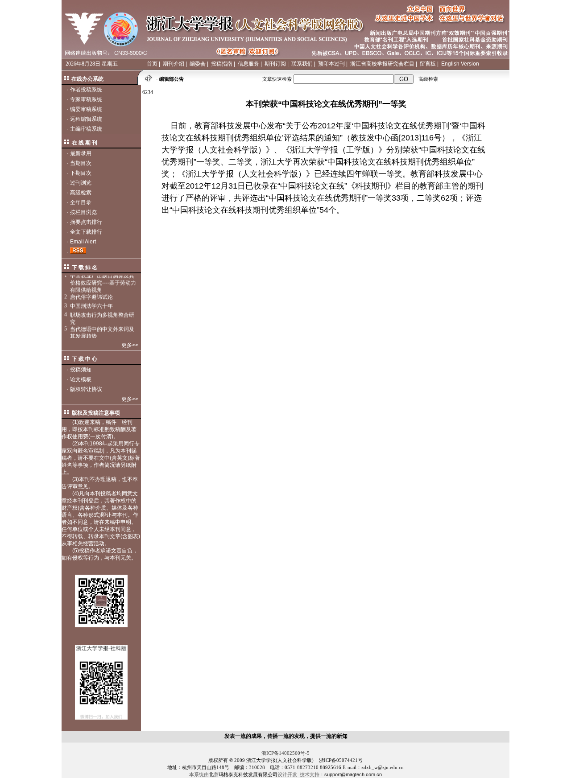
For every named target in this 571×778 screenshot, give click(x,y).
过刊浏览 (80, 183)
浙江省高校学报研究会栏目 (382, 64)
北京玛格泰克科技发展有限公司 (243, 774)
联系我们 (302, 64)
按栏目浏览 (83, 212)
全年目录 (80, 202)
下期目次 (80, 173)
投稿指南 (221, 64)
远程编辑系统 (86, 119)
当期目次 (80, 163)
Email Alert (83, 242)
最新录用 (80, 153)
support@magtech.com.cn (353, 774)
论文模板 (80, 379)
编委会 (198, 64)
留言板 (428, 64)
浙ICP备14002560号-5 (285, 753)
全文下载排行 (86, 232)
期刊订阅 (275, 64)
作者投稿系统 (86, 89)
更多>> (129, 345)
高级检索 (428, 79)
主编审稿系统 (86, 129)
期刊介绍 (173, 64)
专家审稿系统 (86, 99)
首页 (152, 64)
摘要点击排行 (86, 222)
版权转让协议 (86, 389)
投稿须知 (80, 369)
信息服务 (248, 64)
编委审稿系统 (86, 109)
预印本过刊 (331, 64)
